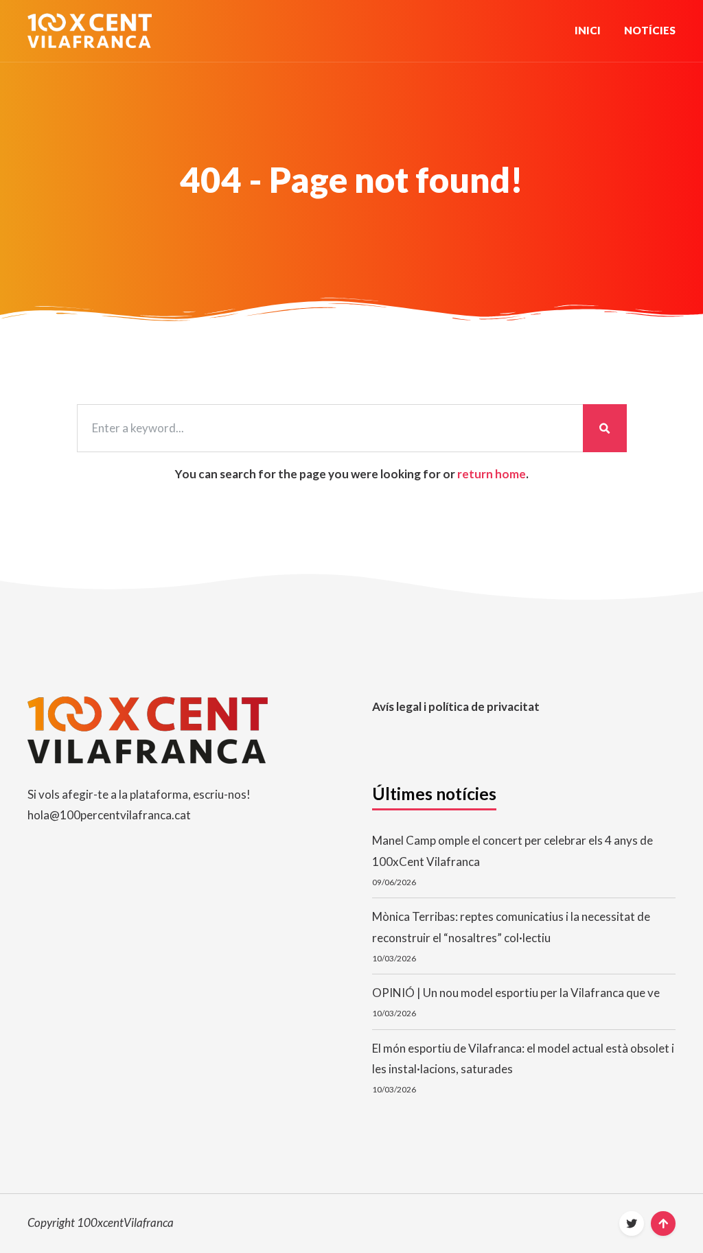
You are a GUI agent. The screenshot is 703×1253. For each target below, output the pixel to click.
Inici (588, 30)
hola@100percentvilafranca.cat (109, 815)
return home (491, 474)
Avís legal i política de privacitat (456, 706)
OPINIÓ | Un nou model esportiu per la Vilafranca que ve (516, 992)
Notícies (650, 30)
